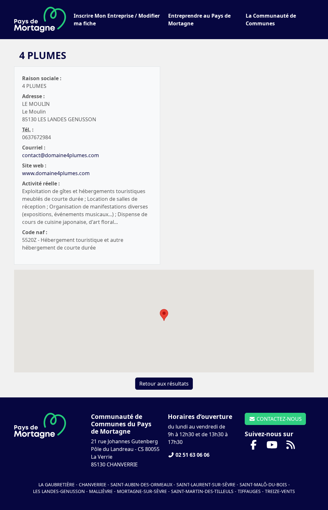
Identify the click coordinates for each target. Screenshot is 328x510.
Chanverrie (92, 484)
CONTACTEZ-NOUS (278, 418)
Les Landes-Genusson (59, 491)
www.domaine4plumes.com (56, 173)
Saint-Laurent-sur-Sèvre (205, 484)
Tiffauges (249, 491)
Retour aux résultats (164, 383)
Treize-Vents (280, 491)
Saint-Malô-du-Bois (264, 484)
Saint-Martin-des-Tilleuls (202, 491)
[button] (164, 315)
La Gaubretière (56, 484)
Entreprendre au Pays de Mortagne (199, 19)
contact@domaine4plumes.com (60, 155)
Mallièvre (101, 491)
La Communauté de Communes (271, 19)
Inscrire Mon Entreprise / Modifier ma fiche (117, 19)
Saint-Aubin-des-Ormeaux (141, 484)
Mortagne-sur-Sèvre (142, 491)
